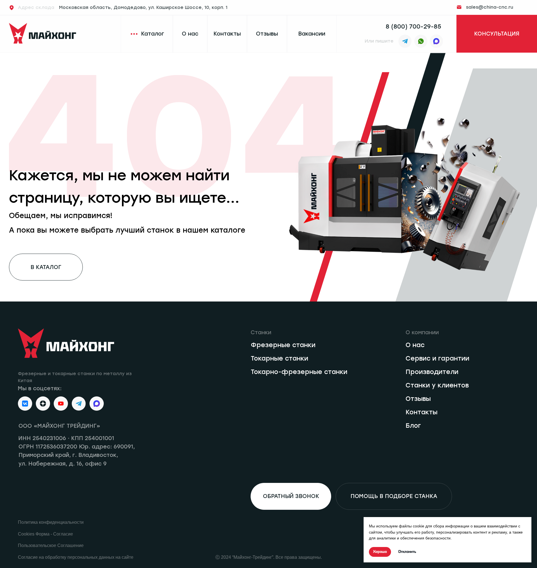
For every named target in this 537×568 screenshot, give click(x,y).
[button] (496, 34)
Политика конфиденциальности (51, 522)
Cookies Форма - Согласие (45, 534)
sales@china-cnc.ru (489, 7)
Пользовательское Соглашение (51, 545)
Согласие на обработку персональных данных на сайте (75, 557)
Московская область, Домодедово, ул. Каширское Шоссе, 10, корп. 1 (122, 7)
